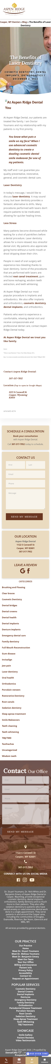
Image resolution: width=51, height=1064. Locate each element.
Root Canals (25, 1013)
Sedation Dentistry (25, 1016)
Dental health (9, 617)
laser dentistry (21, 196)
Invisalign (7, 659)
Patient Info (25, 967)
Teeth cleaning (9, 725)
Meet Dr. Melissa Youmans (25, 953)
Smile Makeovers (11, 719)
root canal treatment (25, 276)
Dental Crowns (25, 991)
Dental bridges (9, 605)
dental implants (13, 306)
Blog (24, 22)
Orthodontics (32, 75)
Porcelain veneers (11, 689)
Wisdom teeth (9, 756)
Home (25, 948)
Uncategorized (9, 750)
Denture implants (11, 629)
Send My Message (24, 516)
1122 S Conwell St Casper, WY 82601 (25, 854)
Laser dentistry (10, 671)
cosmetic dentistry (35, 303)
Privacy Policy (25, 970)
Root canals (8, 701)
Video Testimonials (25, 1040)
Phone (25, 479)
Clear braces (8, 593)
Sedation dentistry (11, 707)
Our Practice (25, 945)
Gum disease (8, 653)
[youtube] (32, 880)
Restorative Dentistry (13, 695)
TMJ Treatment (25, 1024)
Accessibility (25, 973)
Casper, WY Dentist (10, 22)
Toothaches (8, 744)
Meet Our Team (25, 959)
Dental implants (10, 623)
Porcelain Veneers (25, 1010)
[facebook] (18, 880)
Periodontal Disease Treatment (25, 1008)
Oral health (8, 677)
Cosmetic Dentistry (19, 72)
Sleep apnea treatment (14, 713)
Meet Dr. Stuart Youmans (25, 951)
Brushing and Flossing (13, 587)
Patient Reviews (25, 1037)
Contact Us (25, 975)
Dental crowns (9, 611)
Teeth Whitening (25, 1021)
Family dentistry (10, 641)
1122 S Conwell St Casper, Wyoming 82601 (18, 395)
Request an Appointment (25, 978)
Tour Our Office (25, 962)
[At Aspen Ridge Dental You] (25, 103)
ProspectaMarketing (25, 1055)
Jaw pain (6, 665)
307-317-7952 (15, 378)
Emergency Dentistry (25, 999)
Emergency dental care (14, 635)
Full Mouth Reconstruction (16, 647)
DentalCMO (11, 1052)
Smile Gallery (25, 1034)
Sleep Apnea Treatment (25, 1019)
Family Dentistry (25, 1002)
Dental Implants (25, 994)
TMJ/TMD (6, 738)
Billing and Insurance (25, 964)
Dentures (25, 997)
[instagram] (25, 881)
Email (25, 470)
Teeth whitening (10, 732)
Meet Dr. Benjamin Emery (25, 956)
